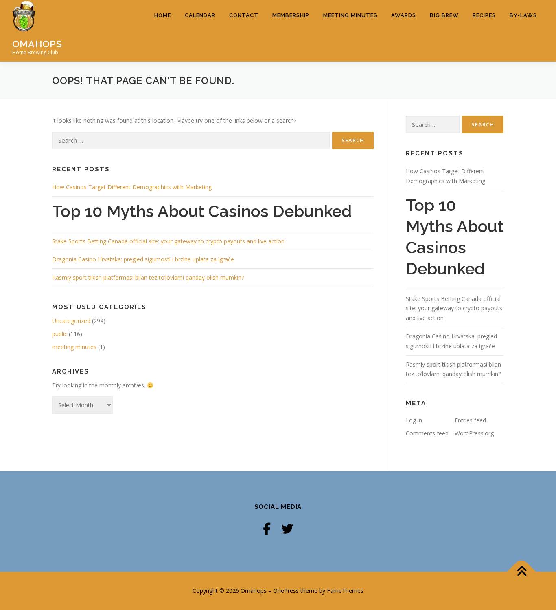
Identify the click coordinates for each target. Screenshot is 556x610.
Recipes (484, 15)
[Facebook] (267, 528)
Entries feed (470, 420)
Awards (403, 15)
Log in (414, 420)
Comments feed (427, 433)
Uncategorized (71, 321)
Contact (243, 15)
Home (162, 15)
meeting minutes (74, 347)
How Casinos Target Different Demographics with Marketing (132, 187)
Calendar (200, 15)
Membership (290, 15)
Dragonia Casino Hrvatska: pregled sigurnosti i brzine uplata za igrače (143, 259)
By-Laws (523, 15)
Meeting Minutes (350, 15)
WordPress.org (474, 433)
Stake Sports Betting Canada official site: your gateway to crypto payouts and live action (168, 241)
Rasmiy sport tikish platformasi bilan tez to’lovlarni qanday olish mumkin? (148, 277)
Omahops (37, 43)
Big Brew (444, 15)
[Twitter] (287, 528)
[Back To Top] (521, 571)
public (59, 334)
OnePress (286, 591)
